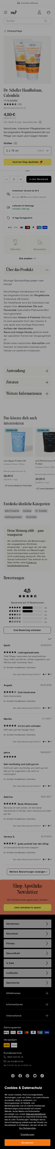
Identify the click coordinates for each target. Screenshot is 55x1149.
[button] (28, 571)
